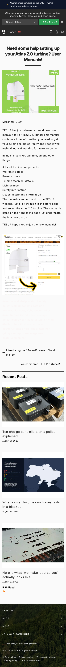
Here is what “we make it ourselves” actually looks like (30, 575)
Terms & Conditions (46, 657)
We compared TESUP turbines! (40, 364)
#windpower (28, 315)
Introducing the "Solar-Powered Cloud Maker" (30, 352)
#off (35, 305)
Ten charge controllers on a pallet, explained (29, 434)
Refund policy (9, 657)
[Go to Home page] (14, 32)
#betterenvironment (32, 324)
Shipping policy (10, 660)
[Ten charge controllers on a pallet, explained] (33, 404)
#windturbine (10, 315)
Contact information (31, 660)
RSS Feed (8, 587)
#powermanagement (30, 333)
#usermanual (10, 301)
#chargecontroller (38, 310)
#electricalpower (13, 319)
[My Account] (56, 31)
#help (23, 301)
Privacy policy (26, 657)
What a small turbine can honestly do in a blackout (31, 504)
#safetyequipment (14, 337)
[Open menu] (4, 31)
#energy (42, 315)
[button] (33, 264)
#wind (50, 319)
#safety (42, 301)
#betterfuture (10, 324)
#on (47, 328)
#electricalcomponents (17, 305)
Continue (50, 22)
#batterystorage (12, 328)
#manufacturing (35, 319)
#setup (32, 301)
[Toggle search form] (51, 31)
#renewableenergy (14, 310)
